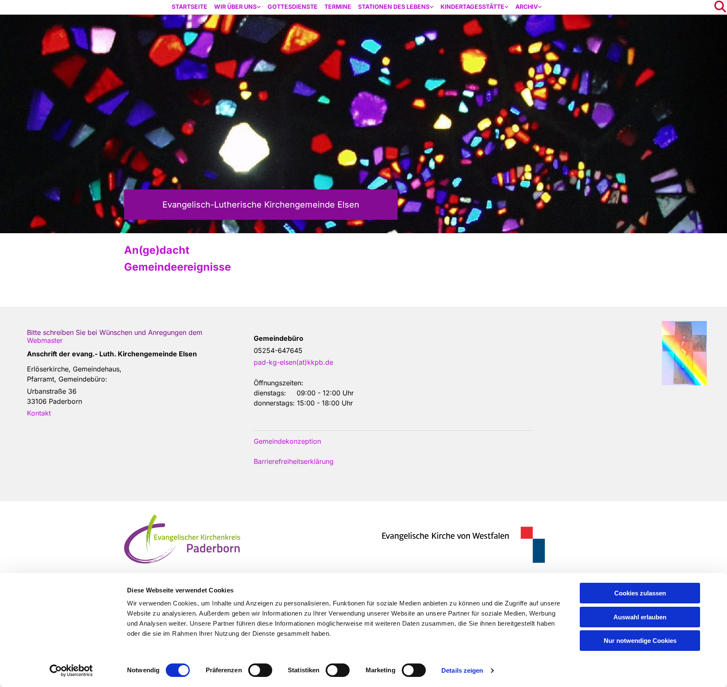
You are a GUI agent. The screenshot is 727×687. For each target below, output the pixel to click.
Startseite (189, 6)
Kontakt (39, 413)
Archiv (526, 6)
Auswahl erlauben (639, 617)
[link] (237, 7)
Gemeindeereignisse (177, 267)
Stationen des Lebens (394, 6)
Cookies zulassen (640, 593)
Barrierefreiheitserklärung (294, 461)
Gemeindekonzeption (287, 441)
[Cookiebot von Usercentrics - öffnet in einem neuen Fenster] (71, 670)
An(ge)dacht (156, 250)
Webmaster (45, 340)
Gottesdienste (293, 6)
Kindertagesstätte (472, 6)
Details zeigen (462, 670)
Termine (337, 6)
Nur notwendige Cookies (640, 640)
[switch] (260, 670)
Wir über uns (235, 6)
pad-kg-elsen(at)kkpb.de (293, 362)
